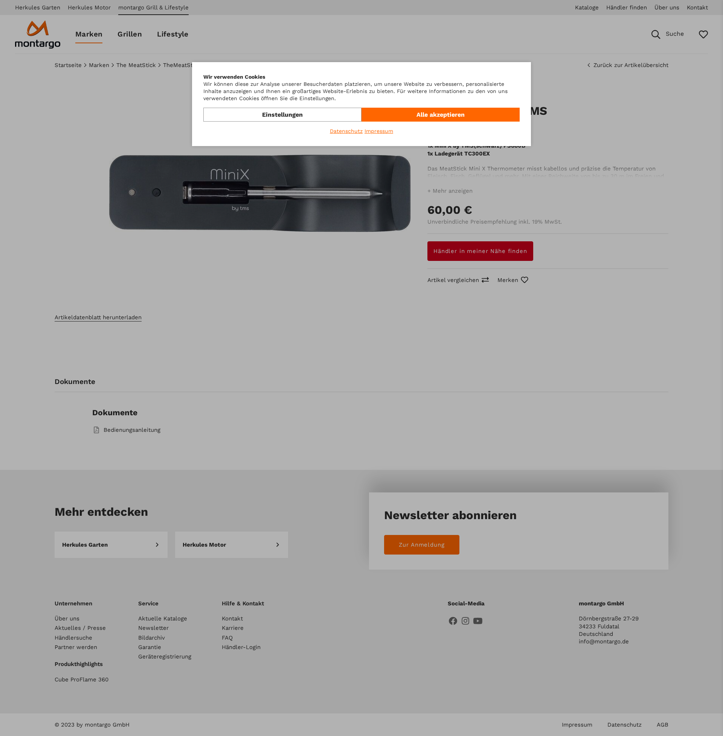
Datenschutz (346, 131)
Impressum (379, 131)
